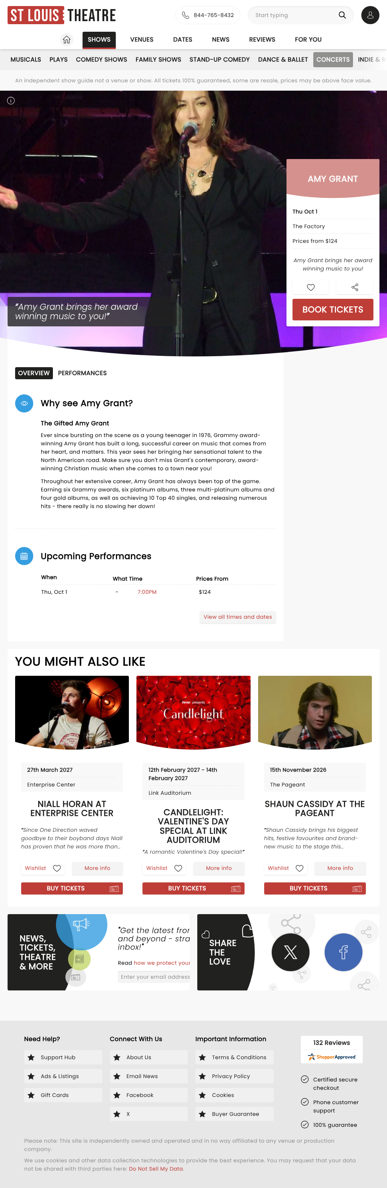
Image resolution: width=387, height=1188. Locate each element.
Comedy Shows (101, 59)
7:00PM (147, 592)
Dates (182, 39)
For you (308, 39)
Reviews (262, 39)
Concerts (333, 59)
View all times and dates (238, 617)
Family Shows (158, 59)
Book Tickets (332, 309)
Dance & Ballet (283, 59)
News (220, 39)
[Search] (344, 15)
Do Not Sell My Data (156, 1169)
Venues (142, 39)
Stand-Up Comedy (220, 59)
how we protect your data (170, 963)
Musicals (26, 59)
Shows (99, 39)
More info (97, 868)
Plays (59, 59)
